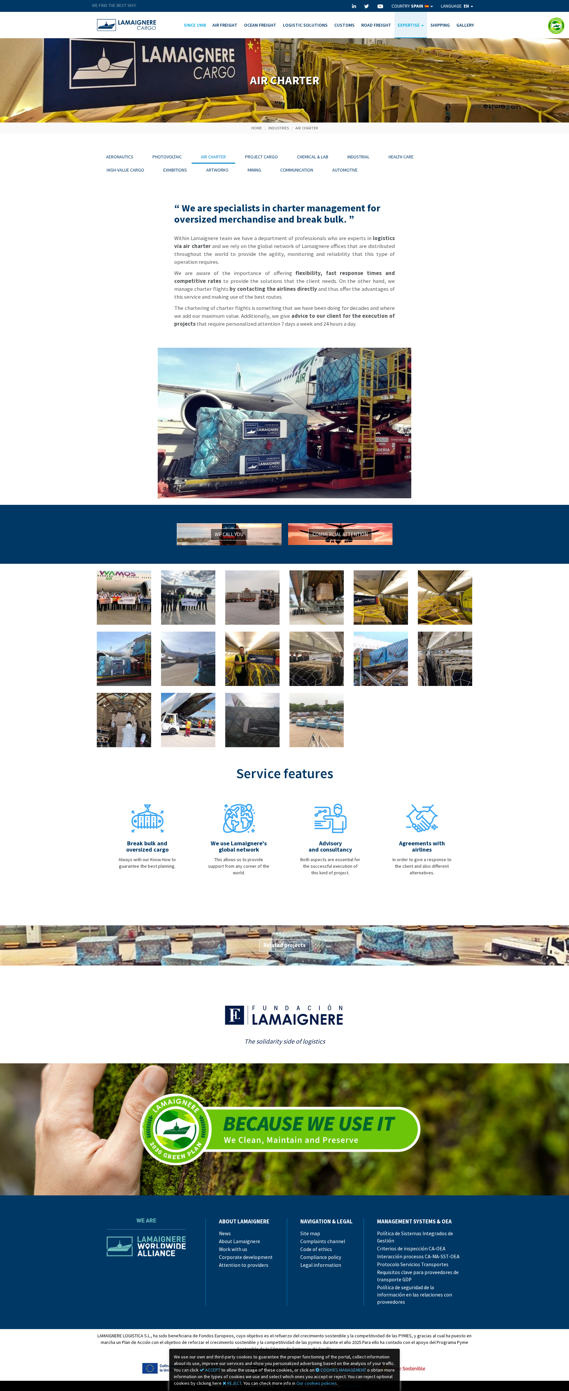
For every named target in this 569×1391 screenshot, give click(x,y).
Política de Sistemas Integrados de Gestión (415, 1237)
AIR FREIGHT (224, 25)
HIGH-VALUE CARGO (125, 170)
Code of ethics (316, 1249)
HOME (256, 127)
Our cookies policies (316, 1383)
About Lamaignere (239, 1241)
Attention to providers (243, 1265)
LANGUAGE (455, 6)
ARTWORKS (217, 170)
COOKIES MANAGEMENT (342, 1370)
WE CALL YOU (229, 534)
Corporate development (246, 1257)
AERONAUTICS (119, 157)
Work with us (233, 1249)
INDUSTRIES (278, 127)
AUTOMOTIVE (345, 170)
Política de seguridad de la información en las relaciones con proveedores (414, 1294)
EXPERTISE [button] (409, 25)
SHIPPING (440, 25)
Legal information (320, 1265)
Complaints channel (322, 1241)
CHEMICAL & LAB (312, 157)
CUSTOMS (344, 25)
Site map (310, 1233)
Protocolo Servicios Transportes (412, 1264)
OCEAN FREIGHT (260, 25)
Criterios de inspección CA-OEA (411, 1248)
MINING (254, 170)
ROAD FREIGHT (376, 25)
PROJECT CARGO (261, 157)
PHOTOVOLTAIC (167, 157)
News (225, 1233)
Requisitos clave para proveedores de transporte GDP (418, 1276)
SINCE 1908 (195, 25)
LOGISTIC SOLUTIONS (305, 25)
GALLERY (465, 25)
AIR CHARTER (306, 127)
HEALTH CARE (401, 157)
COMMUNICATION (296, 170)
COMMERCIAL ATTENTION (340, 534)
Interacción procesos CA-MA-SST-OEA (418, 1256)
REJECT (233, 1383)
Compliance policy (320, 1257)
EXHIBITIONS (175, 170)
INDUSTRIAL (358, 157)
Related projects (284, 945)
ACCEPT (212, 1370)
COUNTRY (407, 6)
